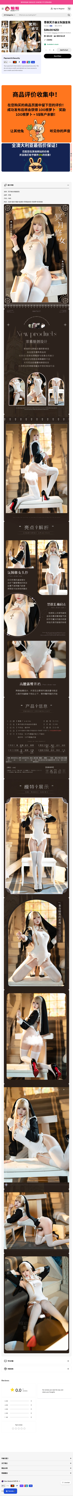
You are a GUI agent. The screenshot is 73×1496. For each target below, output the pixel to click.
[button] (18, 1401)
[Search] (69, 15)
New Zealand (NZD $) (11, 1481)
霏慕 (51, 26)
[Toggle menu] (3, 9)
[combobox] (36, 15)
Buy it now (57, 56)
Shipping (54, 33)
